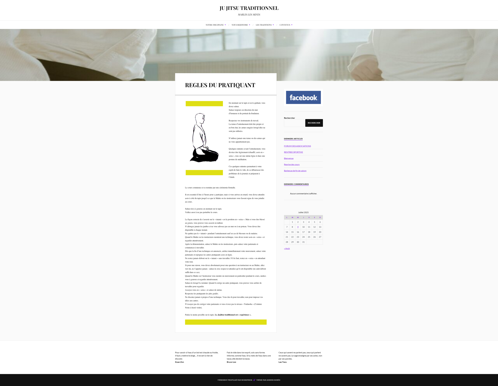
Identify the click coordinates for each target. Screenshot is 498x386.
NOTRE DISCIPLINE (215, 24)
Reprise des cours (292, 164)
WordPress (246, 380)
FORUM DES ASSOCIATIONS (297, 146)
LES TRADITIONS (264, 24)
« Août (287, 248)
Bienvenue (288, 158)
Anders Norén (273, 380)
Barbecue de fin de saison (295, 170)
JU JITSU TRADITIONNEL (249, 8)
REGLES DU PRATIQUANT (220, 85)
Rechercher (289, 118)
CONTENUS (285, 24)
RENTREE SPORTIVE (293, 152)
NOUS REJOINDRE (240, 24)
